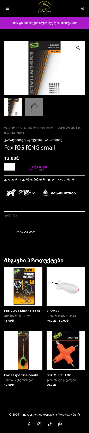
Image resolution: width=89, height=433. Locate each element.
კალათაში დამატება (38, 168)
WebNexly (65, 414)
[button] (78, 48)
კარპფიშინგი (29, 127)
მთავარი (10, 127)
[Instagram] (39, 424)
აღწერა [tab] (10, 215)
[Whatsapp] (60, 424)
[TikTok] (50, 424)
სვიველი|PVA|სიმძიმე (57, 127)
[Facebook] (29, 424)
